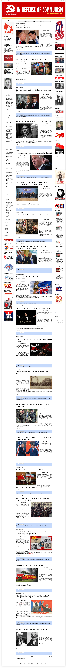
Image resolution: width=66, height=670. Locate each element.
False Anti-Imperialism (21, 525)
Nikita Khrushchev (40, 623)
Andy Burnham (26, 115)
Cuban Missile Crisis (28, 623)
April (6, 216)
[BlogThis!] (21, 52)
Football (39, 270)
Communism (25, 366)
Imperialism (46, 53)
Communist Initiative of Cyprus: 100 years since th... (9, 156)
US (46, 432)
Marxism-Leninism (34, 398)
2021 (6, 228)
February (7, 219)
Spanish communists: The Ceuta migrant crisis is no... (9, 203)
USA (23, 54)
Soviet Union (28, 559)
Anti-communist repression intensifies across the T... (9, 147)
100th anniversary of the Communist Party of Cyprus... (9, 209)
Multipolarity (41, 525)
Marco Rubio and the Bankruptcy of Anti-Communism (33, 121)
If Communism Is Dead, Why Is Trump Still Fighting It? (34, 153)
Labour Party (37, 115)
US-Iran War (48, 493)
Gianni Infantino (43, 270)
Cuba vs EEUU (33, 53)
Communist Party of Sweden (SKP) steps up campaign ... (9, 197)
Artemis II (19, 559)
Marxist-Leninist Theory (40, 398)
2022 (6, 226)
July (6, 212)
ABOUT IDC (5, 17)
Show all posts (41, 21)
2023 (6, 225)
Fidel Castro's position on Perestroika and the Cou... (9, 159)
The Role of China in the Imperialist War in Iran (31, 470)
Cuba (25, 53)
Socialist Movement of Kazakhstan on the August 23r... (9, 105)
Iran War (36, 493)
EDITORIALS (16, 17)
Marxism (29, 398)
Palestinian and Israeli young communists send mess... (9, 140)
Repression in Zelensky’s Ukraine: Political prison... (9, 200)
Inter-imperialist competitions (28, 493)
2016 (6, 235)
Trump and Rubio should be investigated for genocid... (8, 123)
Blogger (46, 663)
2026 (6, 92)
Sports (17, 271)
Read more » (18, 49)
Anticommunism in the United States (28, 177)
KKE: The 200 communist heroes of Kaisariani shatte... (9, 120)
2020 (6, 229)
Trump (48, 177)
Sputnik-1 (43, 559)
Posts (57, 320)
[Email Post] (18, 83)
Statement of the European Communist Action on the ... (9, 193)
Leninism (26, 398)
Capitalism (32, 115)
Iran (34, 493)
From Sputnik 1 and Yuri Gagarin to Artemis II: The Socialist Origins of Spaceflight (32, 533)
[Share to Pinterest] (23, 52)
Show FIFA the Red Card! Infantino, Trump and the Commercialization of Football (32, 247)
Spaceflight (40, 559)
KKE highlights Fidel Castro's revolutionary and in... (9, 169)
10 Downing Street (21, 115)
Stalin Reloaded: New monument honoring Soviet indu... (9, 99)
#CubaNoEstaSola (21, 53)
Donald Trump (38, 53)
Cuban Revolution (28, 432)
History (23, 398)
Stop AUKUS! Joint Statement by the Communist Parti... (9, 127)
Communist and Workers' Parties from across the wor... (9, 189)
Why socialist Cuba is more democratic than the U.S (32, 565)
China (19, 493)
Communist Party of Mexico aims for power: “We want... (9, 150)
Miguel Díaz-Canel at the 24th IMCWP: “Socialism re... (9, 176)
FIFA (36, 270)
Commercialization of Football (26, 270)
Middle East (39, 493)
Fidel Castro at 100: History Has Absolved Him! (31, 59)
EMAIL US (10, 17)
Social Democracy (46, 115)
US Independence (44, 241)
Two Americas (35, 241)
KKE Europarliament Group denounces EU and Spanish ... (9, 173)
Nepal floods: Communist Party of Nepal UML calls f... (9, 102)
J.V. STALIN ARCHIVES (47, 17)
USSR (46, 559)
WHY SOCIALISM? (23, 17)
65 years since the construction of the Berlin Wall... (9, 163)
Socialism (33, 366)
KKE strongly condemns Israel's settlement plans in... (9, 109)
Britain (30, 115)
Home (32, 656)
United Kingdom (23, 116)
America (19, 241)
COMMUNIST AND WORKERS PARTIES (34, 17)
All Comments (58, 322)
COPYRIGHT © (54, 17)
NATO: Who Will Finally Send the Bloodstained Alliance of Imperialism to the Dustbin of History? (33, 183)
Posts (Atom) (22, 658)
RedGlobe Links (57, 316)
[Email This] (20, 52)
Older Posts (50, 656)
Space (31, 559)
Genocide (42, 53)
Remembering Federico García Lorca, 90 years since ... (9, 134)
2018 (6, 232)
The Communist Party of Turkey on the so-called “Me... (9, 179)
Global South (27, 525)
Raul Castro (37, 432)
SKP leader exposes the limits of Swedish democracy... (9, 130)
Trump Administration (42, 432)
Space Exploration (35, 559)
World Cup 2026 (21, 271)
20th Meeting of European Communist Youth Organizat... (9, 116)
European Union (25, 303)
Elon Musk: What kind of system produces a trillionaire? (34, 308)
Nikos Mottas (21, 54)
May (6, 215)
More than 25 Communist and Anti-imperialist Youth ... (9, 96)
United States (39, 241)
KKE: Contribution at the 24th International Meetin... (9, 186)
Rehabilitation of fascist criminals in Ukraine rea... (9, 144)
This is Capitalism (32, 334)
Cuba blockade (28, 53)
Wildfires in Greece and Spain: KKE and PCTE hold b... (9, 206)
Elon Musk (23, 334)
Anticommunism (20, 177)
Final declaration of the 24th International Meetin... (9, 153)
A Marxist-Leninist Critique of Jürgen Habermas (31, 629)
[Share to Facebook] (22, 52)
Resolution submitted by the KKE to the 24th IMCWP (9, 137)
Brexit (19, 303)
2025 (6, 222)
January (7, 220)
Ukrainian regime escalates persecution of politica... (8, 112)
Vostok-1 (48, 559)
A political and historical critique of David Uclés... (9, 182)
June (7, 213)
